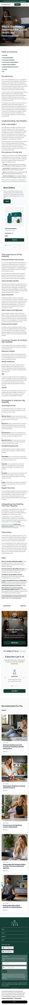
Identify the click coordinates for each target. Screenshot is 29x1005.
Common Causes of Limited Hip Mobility (10, 62)
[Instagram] (13, 925)
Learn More (15, 691)
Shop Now (14, 240)
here (19, 522)
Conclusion (5, 69)
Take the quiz (14, 642)
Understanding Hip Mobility (8, 57)
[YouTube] (17, 925)
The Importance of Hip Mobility (8, 60)
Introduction (5, 55)
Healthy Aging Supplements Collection (11, 585)
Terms (6, 978)
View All (7, 201)
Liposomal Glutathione (11, 228)
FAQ (3, 71)
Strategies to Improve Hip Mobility (9, 64)
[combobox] (4, 967)
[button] (24, 677)
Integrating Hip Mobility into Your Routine (10, 66)
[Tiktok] (15, 925)
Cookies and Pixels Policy (7, 998)
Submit (4, 971)
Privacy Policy (18, 998)
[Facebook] (11, 925)
